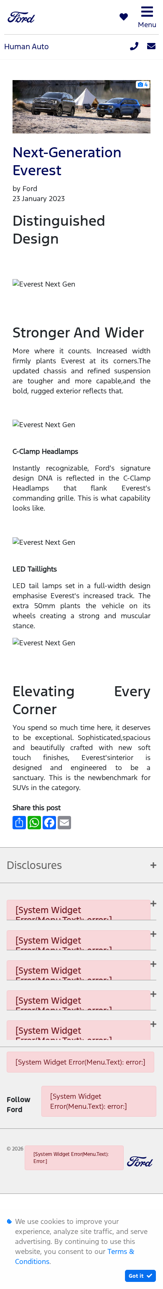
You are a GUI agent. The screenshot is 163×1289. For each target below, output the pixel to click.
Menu (147, 24)
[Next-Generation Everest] (81, 106)
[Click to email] (151, 46)
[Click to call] (134, 46)
